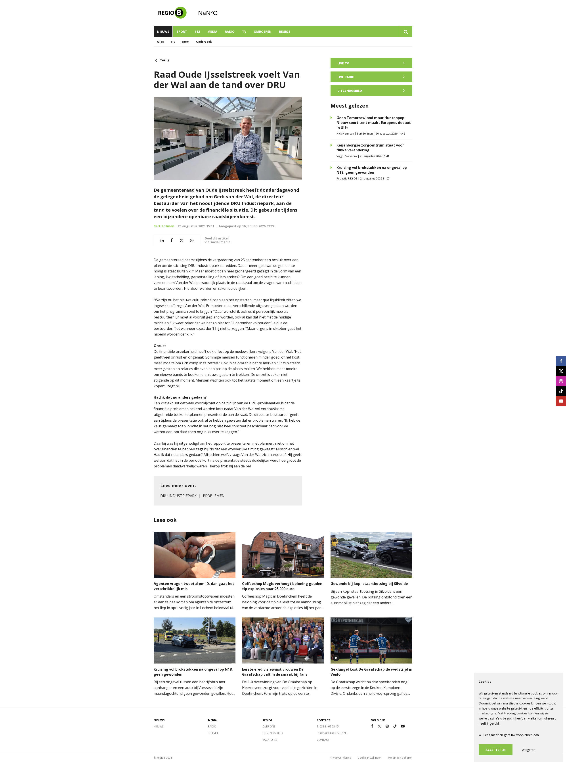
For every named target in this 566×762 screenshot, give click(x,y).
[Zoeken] (405, 31)
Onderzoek (204, 42)
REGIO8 (284, 31)
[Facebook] (372, 726)
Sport (182, 31)
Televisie (213, 733)
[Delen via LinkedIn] (162, 240)
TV (244, 31)
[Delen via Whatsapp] (192, 240)
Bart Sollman (164, 226)
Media (212, 31)
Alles (160, 42)
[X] (379, 726)
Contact (323, 740)
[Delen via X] (181, 240)
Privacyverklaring (340, 758)
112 (197, 31)
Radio (230, 31)
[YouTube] (403, 726)
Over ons (268, 726)
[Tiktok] (395, 726)
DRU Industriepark (178, 495)
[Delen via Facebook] (171, 240)
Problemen (214, 495)
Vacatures (269, 740)
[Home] (172, 13)
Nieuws (163, 31)
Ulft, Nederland (219, 13)
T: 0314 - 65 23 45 (328, 726)
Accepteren (496, 750)
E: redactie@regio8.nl (332, 733)
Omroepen (263, 31)
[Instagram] (387, 726)
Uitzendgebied (272, 733)
